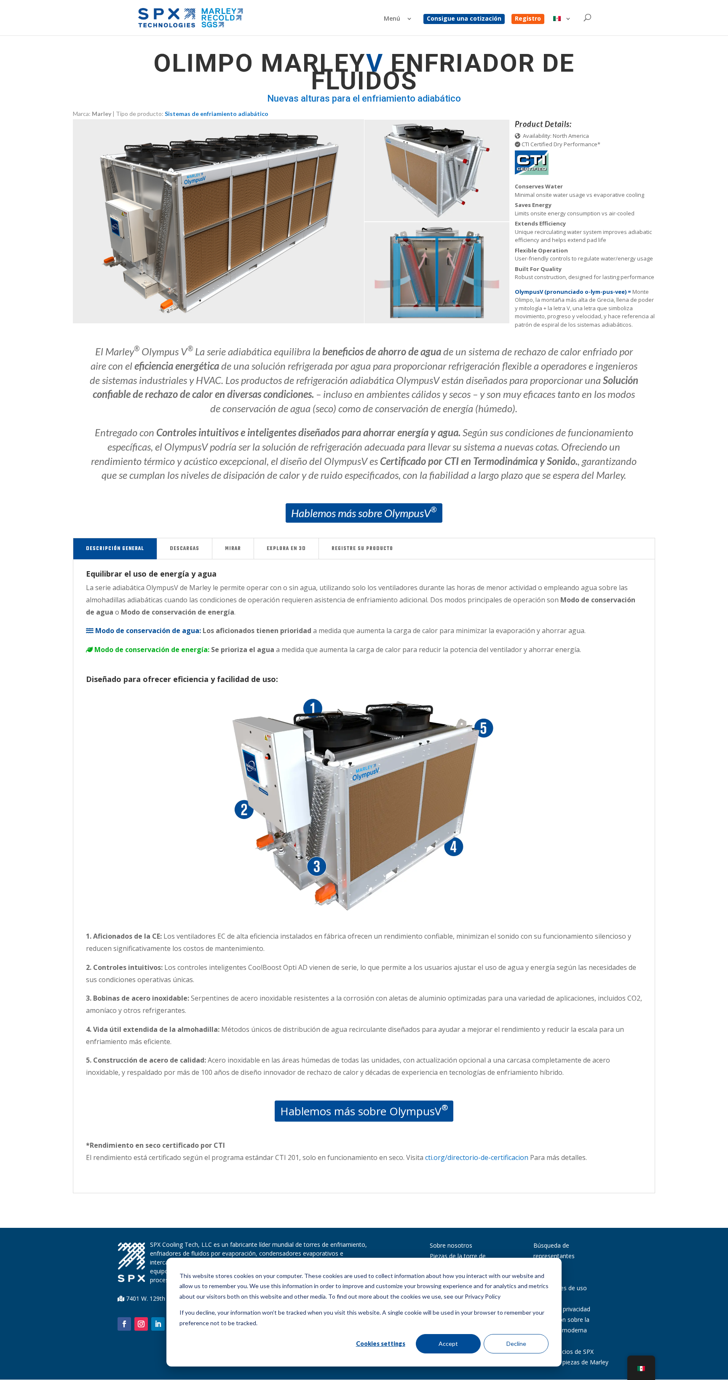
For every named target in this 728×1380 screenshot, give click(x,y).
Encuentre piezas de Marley (570, 1362)
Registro (528, 19)
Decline (516, 1343)
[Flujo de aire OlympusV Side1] (436, 321)
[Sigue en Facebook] (124, 1324)
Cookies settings (380, 1343)
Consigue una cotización (464, 19)
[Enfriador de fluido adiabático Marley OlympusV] (218, 321)
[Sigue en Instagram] (141, 1324)
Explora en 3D (286, 549)
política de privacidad (561, 1309)
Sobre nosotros (451, 1245)
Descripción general (115, 549)
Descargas (184, 549)
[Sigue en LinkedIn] (158, 1324)
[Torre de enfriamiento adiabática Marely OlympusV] (436, 219)
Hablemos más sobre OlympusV (364, 512)
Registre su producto (362, 549)
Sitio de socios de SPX (563, 1352)
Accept (448, 1343)
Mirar (233, 549)
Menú (392, 19)
